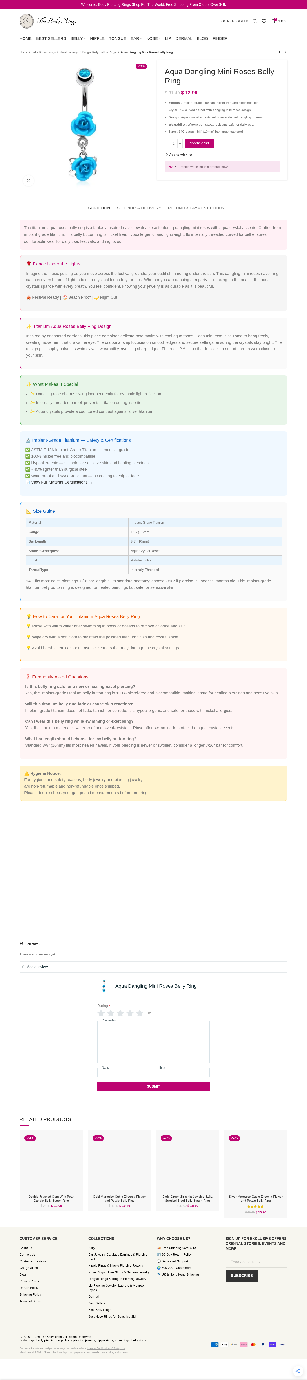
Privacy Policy (29, 1281)
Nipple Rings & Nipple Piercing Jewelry (115, 1265)
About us (26, 1248)
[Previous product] (276, 52)
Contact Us (27, 1254)
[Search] (254, 21)
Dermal (93, 1296)
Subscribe (242, 1276)
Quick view (76, 1141)
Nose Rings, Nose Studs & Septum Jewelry (118, 1272)
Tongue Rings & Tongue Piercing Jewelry (117, 1279)
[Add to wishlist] (76, 1151)
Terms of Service (31, 1301)
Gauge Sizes (29, 1268)
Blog (23, 1274)
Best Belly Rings (99, 1310)
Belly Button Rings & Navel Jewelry (55, 52)
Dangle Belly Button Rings (99, 52)
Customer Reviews (33, 1261)
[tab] (96, 206)
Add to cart (199, 143)
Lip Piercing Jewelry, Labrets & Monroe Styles (116, 1288)
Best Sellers (96, 1303)
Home (24, 52)
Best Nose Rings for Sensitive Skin (112, 1316)
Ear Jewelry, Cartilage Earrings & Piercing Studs (117, 1257)
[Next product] (285, 52)
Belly (91, 1248)
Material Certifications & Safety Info (106, 1348)
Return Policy (29, 1287)
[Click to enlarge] (28, 180)
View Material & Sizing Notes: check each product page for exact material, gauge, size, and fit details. (74, 1352)
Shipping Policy (30, 1294)
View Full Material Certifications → (62, 482)
